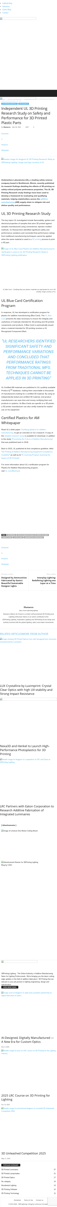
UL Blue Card (18, 537)
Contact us (39, 1200)
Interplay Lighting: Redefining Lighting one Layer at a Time (44, 580)
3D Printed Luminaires (9, 1170)
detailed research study (14, 436)
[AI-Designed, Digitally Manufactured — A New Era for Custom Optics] (28, 1011)
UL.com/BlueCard (12, 471)
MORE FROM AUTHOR (35, 634)
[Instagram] (26, 626)
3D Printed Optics (8, 1177)
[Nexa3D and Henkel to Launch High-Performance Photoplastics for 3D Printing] (28, 719)
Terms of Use (28, 1200)
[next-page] (2, 820)
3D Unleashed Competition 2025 (23, 1153)
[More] (28, 154)
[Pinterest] (29, 626)
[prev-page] (0, 820)
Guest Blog (6, 10)
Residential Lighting (8, 1185)
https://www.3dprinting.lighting (28, 610)
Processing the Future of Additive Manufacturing (32, 439)
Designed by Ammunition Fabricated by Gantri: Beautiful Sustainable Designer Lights (14, 581)
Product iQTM (6, 537)
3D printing (36, 239)
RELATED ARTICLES (11, 634)
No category (6, 1181)
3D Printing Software (9, 1189)
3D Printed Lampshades (10, 1173)
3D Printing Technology (10, 1193)
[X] (31, 626)
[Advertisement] (28, 60)
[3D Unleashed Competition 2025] (28, 1127)
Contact (5, 13)
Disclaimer (17, 1200)
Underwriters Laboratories (33, 537)
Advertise (6, 6)
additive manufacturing (25, 535)
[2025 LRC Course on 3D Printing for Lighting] (28, 1069)
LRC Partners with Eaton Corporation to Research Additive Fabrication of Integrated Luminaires (27, 810)
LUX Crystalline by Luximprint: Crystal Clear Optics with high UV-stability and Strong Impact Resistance (26, 690)
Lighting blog (7, 3)
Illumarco (6, 127)
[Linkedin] (28, 626)
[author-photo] (28, 598)
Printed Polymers (42, 535)
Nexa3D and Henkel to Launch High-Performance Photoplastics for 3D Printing (25, 750)
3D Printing (11, 535)
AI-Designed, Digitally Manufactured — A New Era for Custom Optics (27, 1040)
